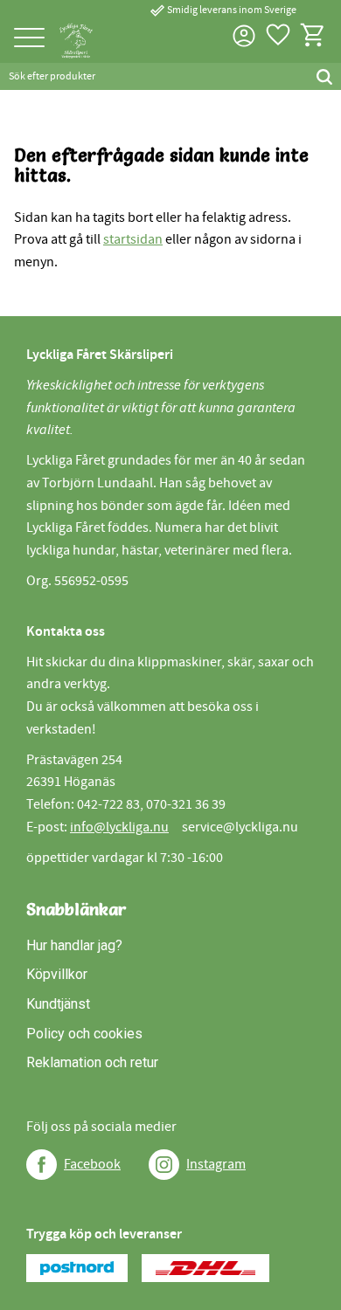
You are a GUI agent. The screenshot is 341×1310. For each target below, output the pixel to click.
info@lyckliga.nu (119, 827)
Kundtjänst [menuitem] (58, 1004)
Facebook (92, 1164)
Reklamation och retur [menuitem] (92, 1062)
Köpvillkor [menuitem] (56, 974)
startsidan (133, 239)
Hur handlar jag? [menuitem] (74, 945)
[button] (29, 39)
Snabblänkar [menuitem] (76, 909)
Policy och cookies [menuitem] (84, 1033)
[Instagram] (164, 1164)
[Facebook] (41, 1164)
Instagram (216, 1164)
